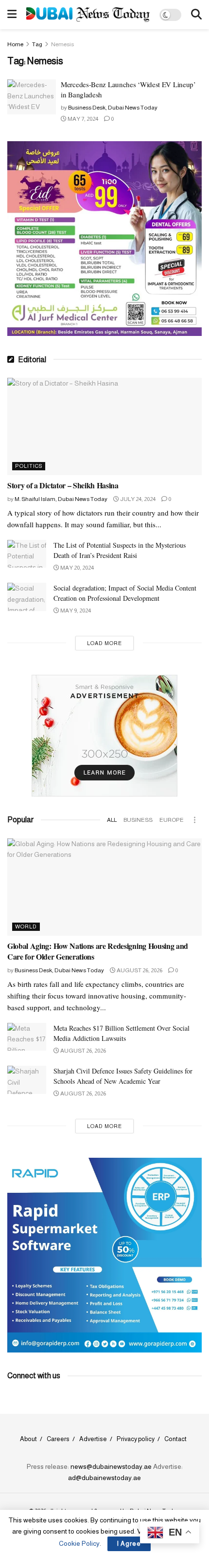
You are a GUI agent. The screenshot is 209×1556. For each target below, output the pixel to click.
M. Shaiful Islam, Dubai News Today (61, 499)
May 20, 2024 (76, 567)
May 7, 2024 (82, 118)
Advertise (93, 1439)
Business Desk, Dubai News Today (112, 107)
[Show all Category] (194, 820)
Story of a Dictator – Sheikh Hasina (63, 485)
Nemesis (62, 44)
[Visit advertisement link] (104, 238)
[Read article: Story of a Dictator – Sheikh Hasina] (104, 426)
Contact (175, 1439)
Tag (37, 44)
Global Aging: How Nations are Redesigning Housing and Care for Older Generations (97, 951)
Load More (104, 643)
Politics (28, 466)
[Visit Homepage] (88, 14)
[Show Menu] (12, 14)
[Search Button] (196, 14)
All (112, 819)
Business (138, 819)
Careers (58, 1439)
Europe (171, 819)
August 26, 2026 (139, 970)
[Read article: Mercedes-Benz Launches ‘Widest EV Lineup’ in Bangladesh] (31, 96)
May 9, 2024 (75, 610)
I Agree (129, 1543)
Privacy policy (136, 1439)
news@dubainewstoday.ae (111, 1466)
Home (15, 44)
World (26, 926)
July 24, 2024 (137, 499)
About (28, 1439)
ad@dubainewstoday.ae (104, 1478)
